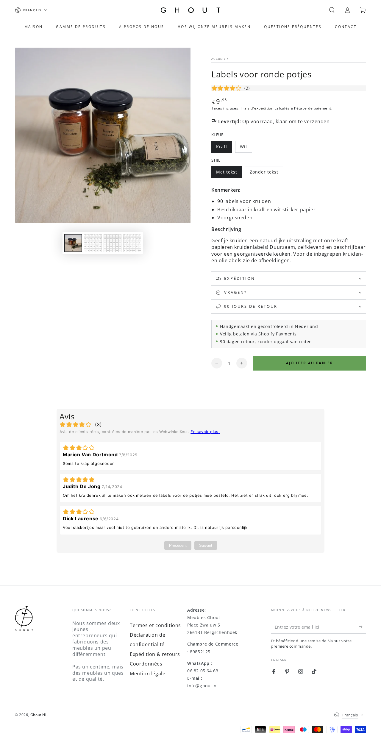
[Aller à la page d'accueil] (190, 10)
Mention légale (147, 673)
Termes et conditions (155, 625)
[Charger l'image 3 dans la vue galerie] (112, 243)
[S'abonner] (362, 626)
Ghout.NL (38, 714)
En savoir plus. (205, 431)
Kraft (224, 148)
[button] (332, 10)
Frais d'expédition (257, 108)
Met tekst (229, 173)
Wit (246, 148)
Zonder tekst (263, 173)
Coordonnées (146, 663)
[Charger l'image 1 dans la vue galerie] (73, 243)
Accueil (218, 59)
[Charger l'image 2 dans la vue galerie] (93, 243)
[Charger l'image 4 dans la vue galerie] (132, 243)
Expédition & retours (155, 654)
